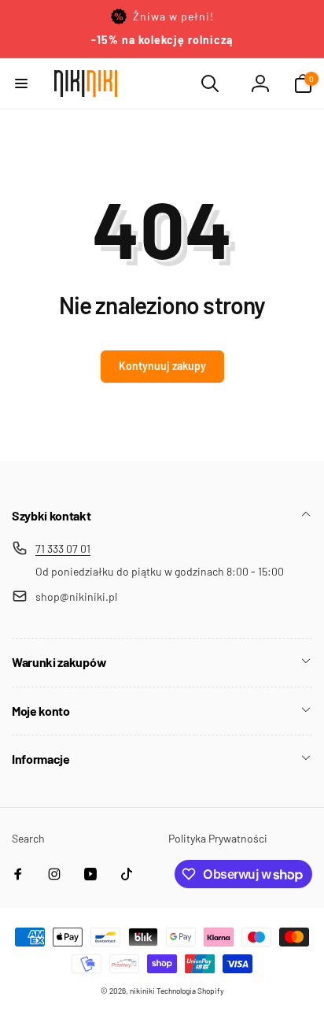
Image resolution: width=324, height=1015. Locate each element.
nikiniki (142, 990)
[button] (21, 83)
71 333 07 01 (62, 548)
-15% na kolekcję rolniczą (162, 39)
